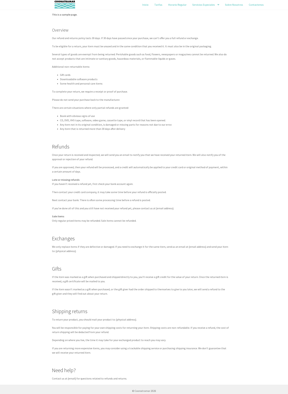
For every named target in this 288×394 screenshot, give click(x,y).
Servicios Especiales (203, 4)
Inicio (145, 4)
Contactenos (256, 4)
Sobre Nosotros (234, 4)
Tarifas (158, 4)
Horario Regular (177, 4)
